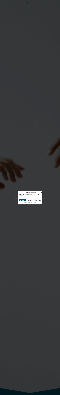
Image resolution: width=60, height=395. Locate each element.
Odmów (29, 200)
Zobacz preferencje (37, 200)
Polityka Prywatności (33, 202)
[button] (40, 192)
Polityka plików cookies (27, 202)
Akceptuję (22, 200)
